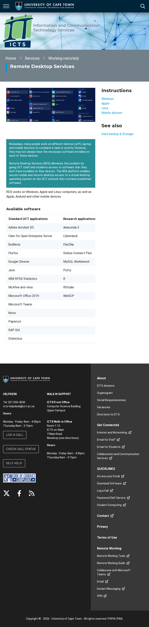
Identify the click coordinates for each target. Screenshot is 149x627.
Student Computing (109, 505)
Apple (105, 103)
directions (71, 438)
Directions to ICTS (108, 414)
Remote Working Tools (111, 555)
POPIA (111, 618)
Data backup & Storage (117, 134)
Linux (104, 108)
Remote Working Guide (111, 563)
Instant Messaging (108, 588)
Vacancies (103, 407)
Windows (107, 99)
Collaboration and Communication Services (118, 456)
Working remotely (63, 58)
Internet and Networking (112, 432)
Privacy (102, 526)
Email (100, 581)
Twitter (6, 493)
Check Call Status (21, 449)
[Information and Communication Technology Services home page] (52, 31)
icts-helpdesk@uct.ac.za (18, 406)
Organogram (105, 392)
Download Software (109, 483)
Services (32, 58)
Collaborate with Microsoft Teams (113, 572)
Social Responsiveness (111, 400)
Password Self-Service (111, 497)
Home (10, 58)
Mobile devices (111, 113)
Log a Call (14, 435)
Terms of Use (107, 537)
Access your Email (108, 476)
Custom (31, 493)
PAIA (120, 618)
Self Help (14, 463)
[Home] (26, 379)
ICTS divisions (105, 385)
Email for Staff (106, 439)
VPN (99, 595)
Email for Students (108, 446)
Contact (103, 516)
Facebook (19, 493)
